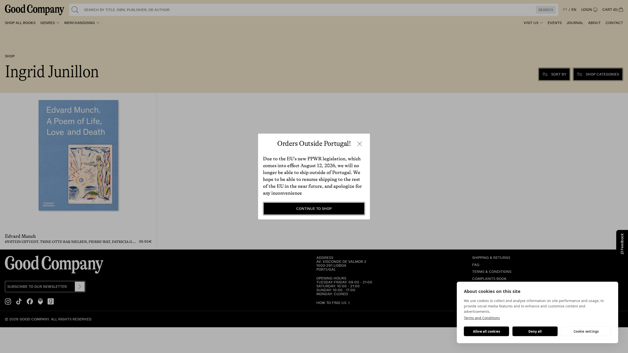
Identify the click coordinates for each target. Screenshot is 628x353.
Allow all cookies (486, 331)
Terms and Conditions (482, 317)
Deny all (535, 331)
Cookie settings (586, 331)
